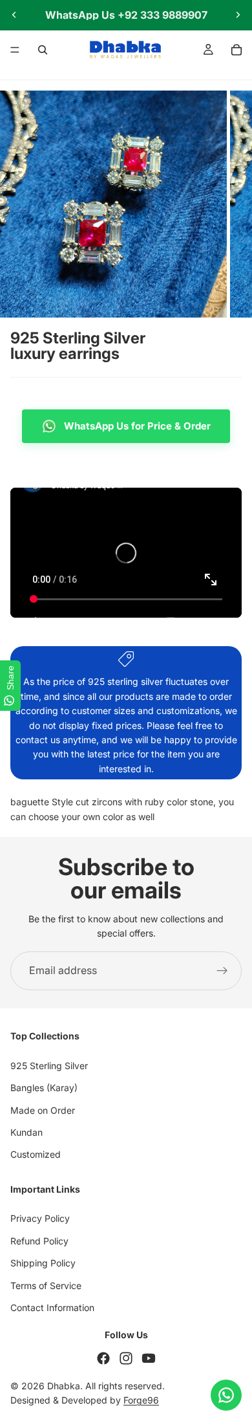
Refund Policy (39, 1240)
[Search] (42, 50)
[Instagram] (126, 1358)
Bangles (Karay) (44, 1087)
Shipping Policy (43, 1262)
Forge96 (141, 1399)
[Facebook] (103, 1358)
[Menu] (15, 50)
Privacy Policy (40, 1218)
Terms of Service (45, 1284)
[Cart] (236, 50)
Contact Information (52, 1307)
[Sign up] (222, 970)
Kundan (26, 1132)
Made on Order (42, 1109)
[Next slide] (238, 15)
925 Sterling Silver (49, 1064)
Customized (35, 1154)
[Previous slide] (14, 15)
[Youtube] (148, 1358)
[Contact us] (226, 1395)
